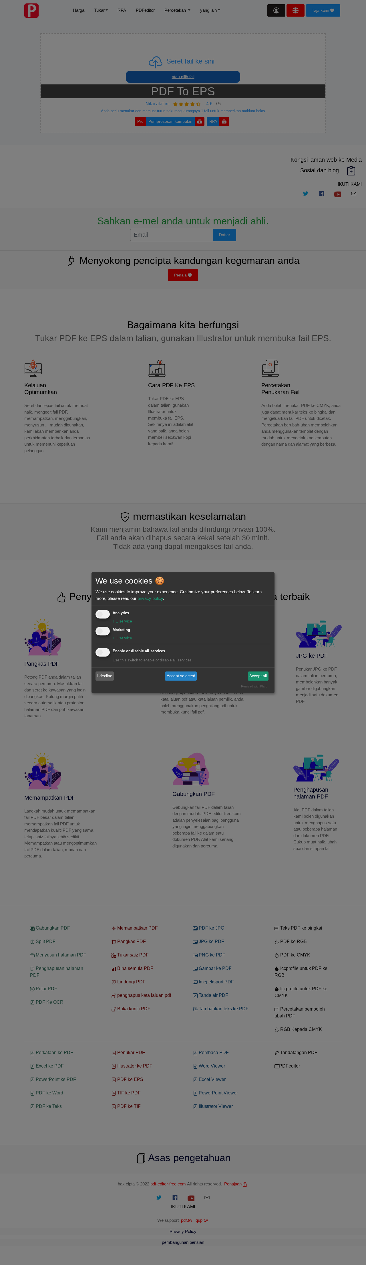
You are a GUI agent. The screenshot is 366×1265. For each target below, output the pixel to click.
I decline (104, 676)
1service (122, 621)
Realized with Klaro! (254, 686)
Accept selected (181, 676)
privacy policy (150, 598)
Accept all (258, 676)
